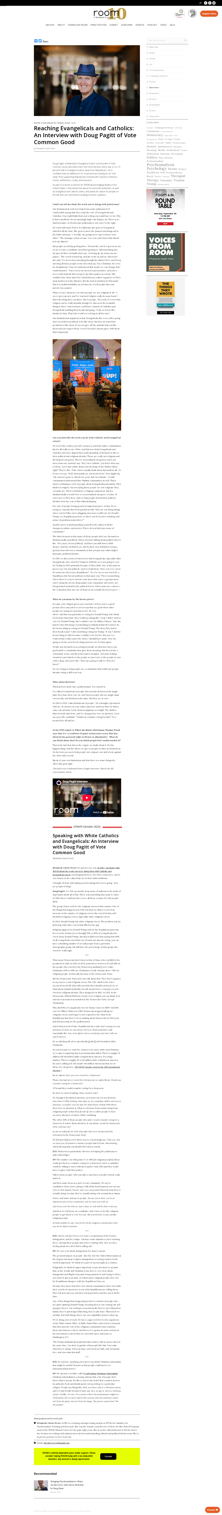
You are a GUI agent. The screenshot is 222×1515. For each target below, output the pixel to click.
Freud (177, 139)
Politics (152, 157)
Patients (165, 153)
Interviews (154, 87)
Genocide (160, 143)
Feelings (168, 139)
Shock (150, 176)
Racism (172, 169)
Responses (154, 93)
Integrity (177, 146)
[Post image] (41, 1485)
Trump (151, 183)
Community (153, 131)
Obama (184, 150)
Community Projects (158, 76)
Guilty (168, 142)
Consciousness (167, 131)
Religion (182, 169)
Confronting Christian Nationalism (101, 1373)
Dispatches (154, 116)
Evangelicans (152, 139)
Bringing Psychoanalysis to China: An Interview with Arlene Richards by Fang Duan (67, 1485)
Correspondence (156, 70)
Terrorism (165, 177)
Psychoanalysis (160, 164)
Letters (152, 110)
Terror (158, 176)
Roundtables (154, 105)
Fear (160, 139)
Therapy (153, 180)
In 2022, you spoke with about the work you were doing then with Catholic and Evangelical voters (86, 871)
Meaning (151, 150)
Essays (152, 53)
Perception (177, 153)
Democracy (155, 135)
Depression (168, 135)
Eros (175, 135)
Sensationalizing (174, 172)
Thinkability (166, 180)
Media (161, 150)
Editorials (153, 47)
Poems (152, 58)
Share (46, 41)
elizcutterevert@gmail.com (56, 1443)
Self (162, 172)
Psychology (157, 168)
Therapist (178, 176)
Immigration (165, 146)
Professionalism (155, 161)
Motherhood (173, 150)
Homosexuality (179, 143)
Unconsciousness (163, 184)
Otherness (153, 153)
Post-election (166, 157)
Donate (108, 1456)
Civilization (178, 128)
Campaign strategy (164, 127)
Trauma (179, 180)
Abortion (150, 128)
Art (150, 64)
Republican (153, 172)
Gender (150, 143)
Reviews (152, 99)
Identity (151, 146)
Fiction (152, 82)
